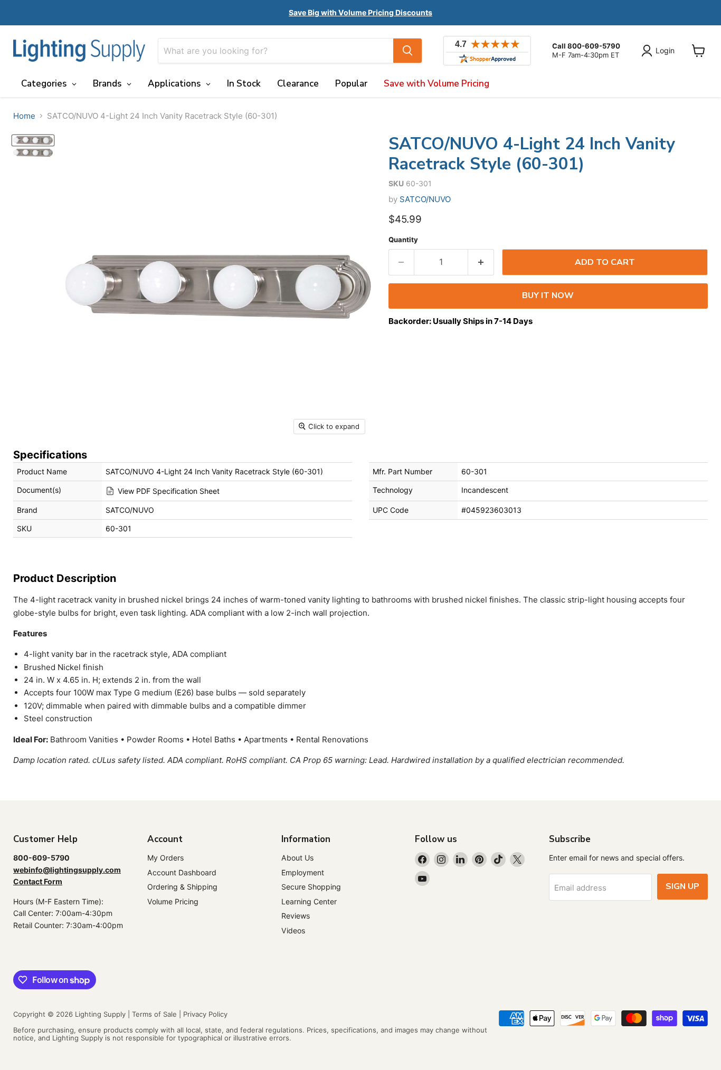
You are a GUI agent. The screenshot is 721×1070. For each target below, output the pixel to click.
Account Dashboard (181, 872)
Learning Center (309, 901)
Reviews (295, 915)
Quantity (403, 240)
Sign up (682, 886)
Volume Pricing (172, 901)
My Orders (165, 857)
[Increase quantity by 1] (481, 262)
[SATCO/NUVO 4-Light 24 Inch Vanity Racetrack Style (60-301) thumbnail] (33, 140)
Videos (293, 930)
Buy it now (548, 295)
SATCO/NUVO (425, 199)
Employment (302, 872)
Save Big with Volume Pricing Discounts (360, 12)
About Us (297, 857)
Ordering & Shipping (182, 886)
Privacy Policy (205, 1014)
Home (24, 115)
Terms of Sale (154, 1014)
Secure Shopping (311, 886)
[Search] (407, 51)
